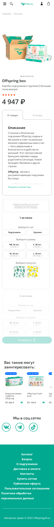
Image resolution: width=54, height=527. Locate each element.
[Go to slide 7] (32, 76)
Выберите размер (26, 239)
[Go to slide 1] (21, 76)
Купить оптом (27, 479)
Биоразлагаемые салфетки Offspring (13, 396)
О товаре (12, 115)
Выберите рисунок (26, 263)
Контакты (27, 474)
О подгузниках (27, 464)
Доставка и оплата (27, 469)
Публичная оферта (27, 483)
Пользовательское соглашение (27, 488)
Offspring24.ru (41, 517)
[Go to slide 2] (23, 76)
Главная (6, 13)
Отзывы (37, 115)
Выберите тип (26, 227)
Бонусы (27, 459)
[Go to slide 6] (30, 76)
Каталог (18, 13)
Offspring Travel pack (34, 394)
